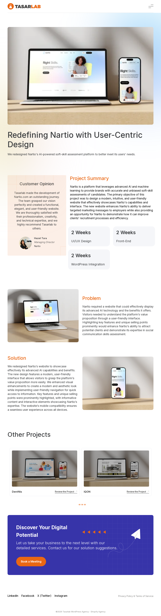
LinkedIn (13, 595)
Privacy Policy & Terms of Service (135, 596)
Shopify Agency (98, 611)
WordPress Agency (80, 611)
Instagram (61, 595)
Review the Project (64, 491)
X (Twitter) (44, 595)
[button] (79, 504)
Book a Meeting (31, 561)
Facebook (27, 595)
